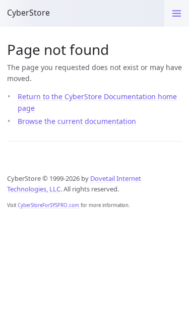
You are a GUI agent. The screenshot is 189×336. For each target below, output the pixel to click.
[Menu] (176, 13)
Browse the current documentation (77, 121)
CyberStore (28, 12)
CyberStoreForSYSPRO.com (48, 205)
